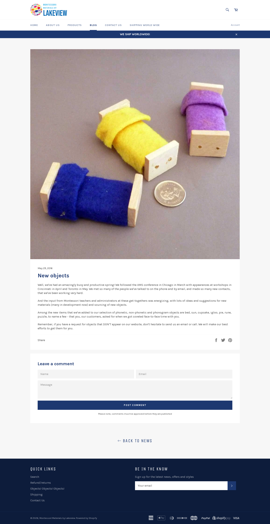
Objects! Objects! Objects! (47, 488)
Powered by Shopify (86, 518)
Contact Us (113, 25)
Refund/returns (40, 482)
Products (75, 25)
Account (235, 25)
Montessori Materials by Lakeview (57, 518)
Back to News (136, 440)
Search (34, 477)
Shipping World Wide (145, 25)
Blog (93, 25)
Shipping (36, 494)
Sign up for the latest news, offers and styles (164, 477)
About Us (53, 25)
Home (34, 25)
